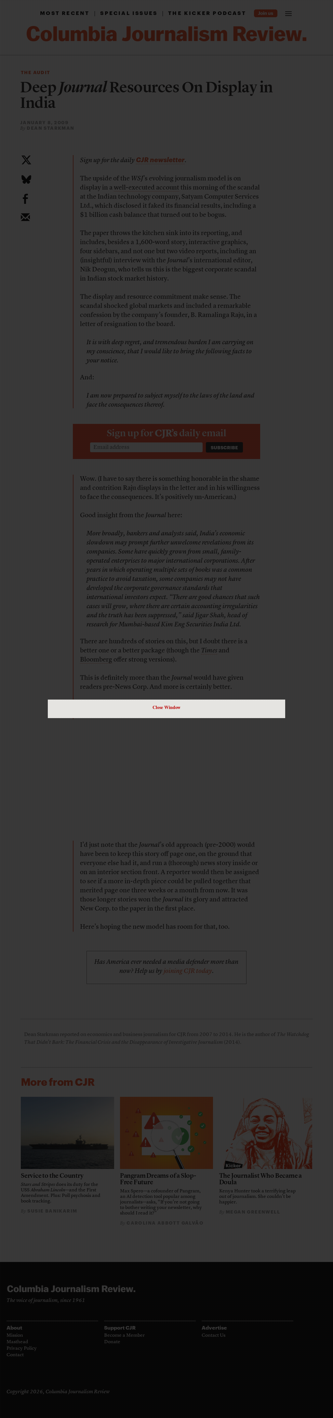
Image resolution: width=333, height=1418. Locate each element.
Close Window (166, 707)
